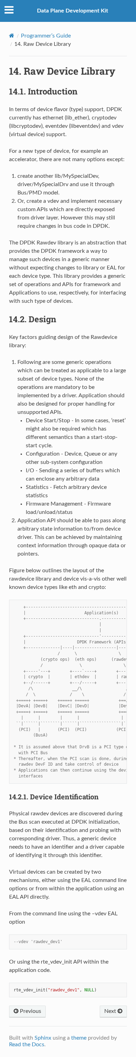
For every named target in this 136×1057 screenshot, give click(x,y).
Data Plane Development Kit (72, 11)
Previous (29, 1011)
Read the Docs (26, 1044)
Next (111, 1011)
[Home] (11, 36)
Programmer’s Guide (46, 36)
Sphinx (43, 1038)
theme (78, 1038)
